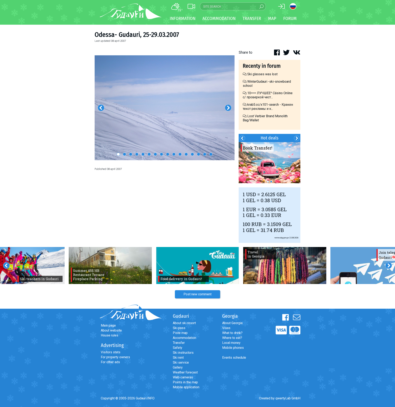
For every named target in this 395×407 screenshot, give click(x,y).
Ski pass (179, 328)
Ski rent (178, 357)
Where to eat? (232, 338)
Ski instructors (183, 353)
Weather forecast (185, 372)
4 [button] (136, 154)
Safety (177, 348)
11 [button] (180, 154)
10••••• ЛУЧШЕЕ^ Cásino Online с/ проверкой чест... (268, 95)
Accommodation (184, 338)
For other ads (110, 362)
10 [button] (173, 154)
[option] (165, 107)
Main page (108, 325)
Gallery (178, 367)
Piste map (180, 333)
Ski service (181, 362)
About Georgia (232, 323)
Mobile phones (233, 348)
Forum (290, 18)
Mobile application (186, 387)
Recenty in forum (262, 66)
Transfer (179, 343)
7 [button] (155, 154)
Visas (226, 328)
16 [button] (211, 154)
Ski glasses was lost (262, 74)
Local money (231, 343)
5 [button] (143, 154)
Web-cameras (183, 377)
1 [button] (118, 154)
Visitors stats (110, 352)
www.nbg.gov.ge (281, 238)
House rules (109, 335)
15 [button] (204, 154)
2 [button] (124, 154)
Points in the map (185, 382)
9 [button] (167, 154)
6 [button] (149, 154)
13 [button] (192, 154)
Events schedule (234, 357)
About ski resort (184, 323)
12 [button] (186, 154)
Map (272, 18)
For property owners (115, 357)
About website (111, 330)
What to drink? (232, 333)
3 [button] (130, 154)
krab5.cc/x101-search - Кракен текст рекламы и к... (268, 107)
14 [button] (198, 154)
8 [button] (161, 154)
